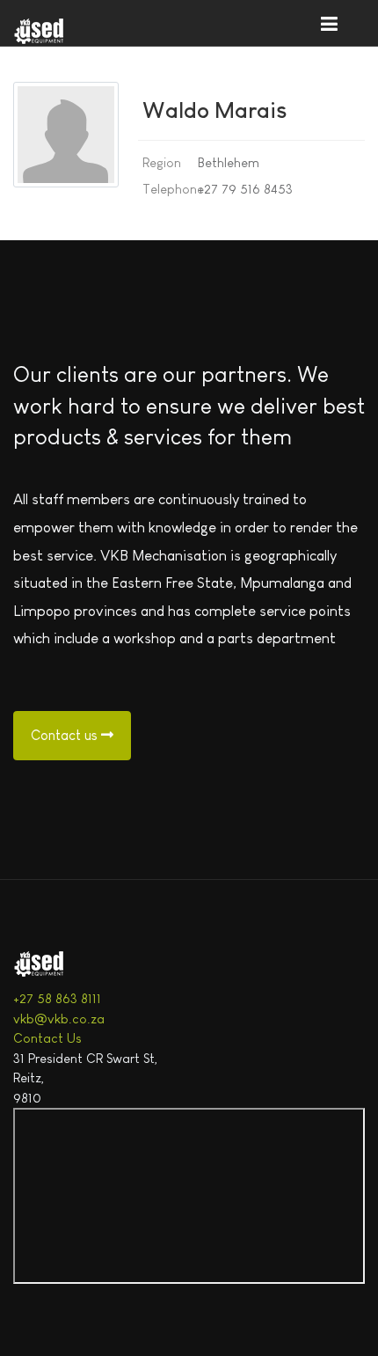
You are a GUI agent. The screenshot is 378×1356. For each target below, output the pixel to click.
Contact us (66, 735)
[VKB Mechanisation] (57, 32)
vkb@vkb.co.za (59, 1018)
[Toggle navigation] (328, 23)
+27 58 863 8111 (57, 998)
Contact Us (47, 1037)
